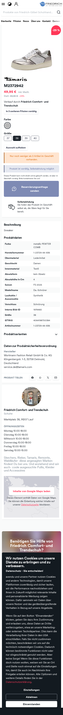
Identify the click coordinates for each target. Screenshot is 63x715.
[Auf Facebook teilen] (32, 377)
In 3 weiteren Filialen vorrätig (21, 111)
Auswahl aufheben (16, 147)
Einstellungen (32, 689)
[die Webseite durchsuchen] (59, 12)
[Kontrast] (9, 4)
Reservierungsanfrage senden (34, 188)
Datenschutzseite (30, 504)
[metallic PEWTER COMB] (7, 125)
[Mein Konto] (16, 4)
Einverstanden (31, 704)
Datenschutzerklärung (18, 682)
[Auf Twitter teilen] (48, 377)
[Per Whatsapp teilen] (40, 377)
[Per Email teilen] (55, 377)
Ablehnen (31, 697)
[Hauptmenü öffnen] (3, 4)
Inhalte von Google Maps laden (31, 491)
